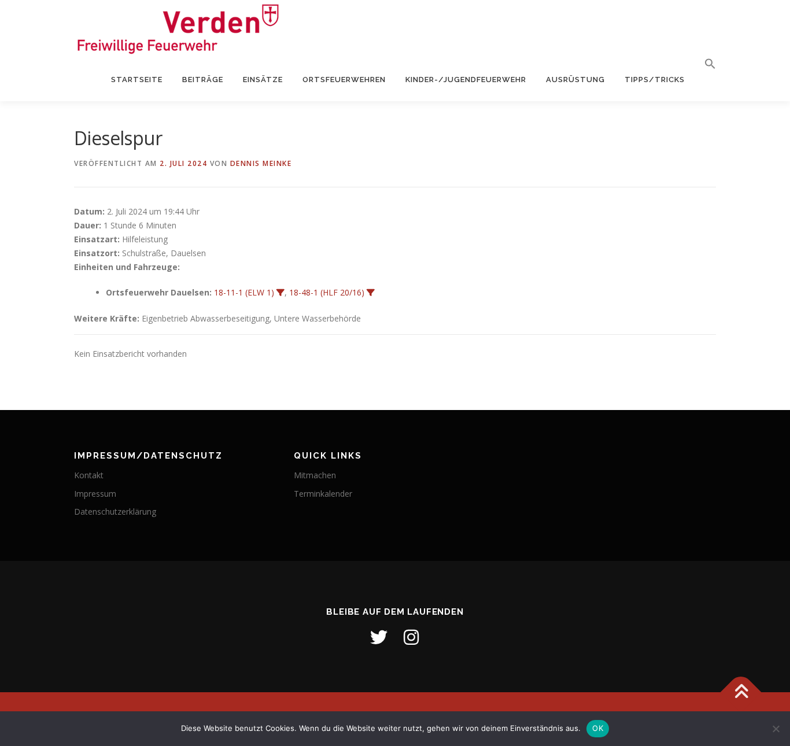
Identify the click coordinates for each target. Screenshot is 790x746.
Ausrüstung (575, 79)
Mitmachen (315, 475)
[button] (705, 64)
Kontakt (89, 475)
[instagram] (411, 637)
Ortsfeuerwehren (344, 79)
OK (597, 728)
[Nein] (775, 728)
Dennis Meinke (261, 163)
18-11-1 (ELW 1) (244, 292)
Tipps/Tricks (655, 79)
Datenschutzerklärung (115, 511)
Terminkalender (323, 493)
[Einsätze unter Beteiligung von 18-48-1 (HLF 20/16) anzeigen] (371, 293)
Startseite (137, 79)
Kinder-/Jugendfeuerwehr (465, 79)
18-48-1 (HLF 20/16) (326, 292)
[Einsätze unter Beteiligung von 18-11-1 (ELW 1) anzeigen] (280, 293)
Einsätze (263, 79)
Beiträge (202, 79)
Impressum (95, 493)
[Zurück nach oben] (741, 691)
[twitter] (378, 637)
